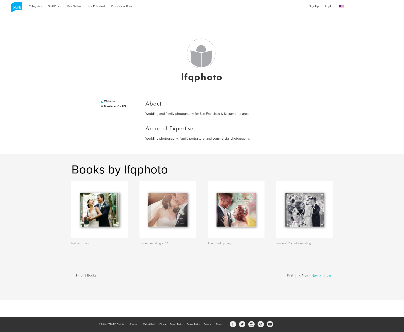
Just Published (96, 6)
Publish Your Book (121, 6)
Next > (316, 276)
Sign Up (314, 6)
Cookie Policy (193, 324)
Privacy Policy (176, 324)
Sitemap (219, 324)
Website (109, 101)
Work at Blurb (149, 324)
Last (329, 276)
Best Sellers (74, 6)
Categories (35, 6)
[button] (341, 6)
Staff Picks (54, 6)
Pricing (162, 324)
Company (133, 324)
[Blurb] (15, 8)
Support (207, 324)
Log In (328, 6)
